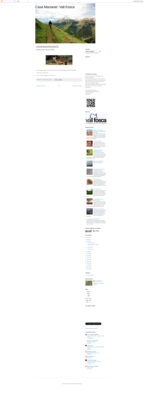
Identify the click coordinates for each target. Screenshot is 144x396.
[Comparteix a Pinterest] (61, 80)
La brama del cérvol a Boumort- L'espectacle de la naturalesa (99, 131)
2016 (88, 259)
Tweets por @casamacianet (91, 328)
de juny (90, 247)
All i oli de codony (97, 141)
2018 (88, 255)
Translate (96, 53)
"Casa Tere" (90, 345)
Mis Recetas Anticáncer (92, 340)
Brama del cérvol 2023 (93, 244)
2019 (88, 253)
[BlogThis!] (56, 80)
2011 (88, 269)
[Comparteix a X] (58, 80)
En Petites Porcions (91, 360)
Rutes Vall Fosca (97, 189)
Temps (88, 291)
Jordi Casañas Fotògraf (92, 366)
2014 (88, 263)
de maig (90, 249)
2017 (88, 257)
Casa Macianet (90, 275)
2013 (88, 265)
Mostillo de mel (96, 179)
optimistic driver (90, 367)
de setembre (91, 243)
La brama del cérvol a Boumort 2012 (98, 200)
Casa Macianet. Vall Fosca (54, 7)
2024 (88, 239)
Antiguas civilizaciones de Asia (93, 352)
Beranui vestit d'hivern (98, 161)
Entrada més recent (41, 85)
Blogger (80, 383)
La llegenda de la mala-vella (93, 219)
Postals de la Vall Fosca (98, 209)
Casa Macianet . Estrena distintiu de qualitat (98, 170)
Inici (59, 85)
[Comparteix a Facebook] (60, 80)
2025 (88, 237)
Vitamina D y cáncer (91, 342)
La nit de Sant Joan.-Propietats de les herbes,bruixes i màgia (98, 151)
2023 (88, 241)
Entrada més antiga (77, 85)
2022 (88, 251)
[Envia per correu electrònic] (55, 80)
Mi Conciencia (90, 356)
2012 (88, 267)
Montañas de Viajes (91, 351)
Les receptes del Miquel (92, 334)
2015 (88, 261)
